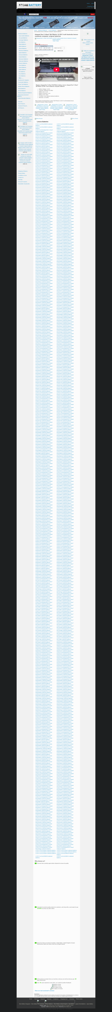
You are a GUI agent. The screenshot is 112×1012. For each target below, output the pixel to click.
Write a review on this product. (88, 43)
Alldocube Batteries (23, 61)
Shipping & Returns (22, 171)
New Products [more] (25, 111)
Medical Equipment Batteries (25, 92)
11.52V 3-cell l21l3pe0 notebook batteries (66, 851)
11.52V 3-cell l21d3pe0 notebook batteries (46, 851)
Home (88, 3)
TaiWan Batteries (49, 1004)
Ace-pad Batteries (22, 38)
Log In (92, 3)
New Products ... (22, 103)
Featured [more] (24, 140)
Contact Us (20, 177)
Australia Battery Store (53, 1006)
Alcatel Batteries (22, 57)
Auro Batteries (21, 76)
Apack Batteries (22, 67)
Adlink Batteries (22, 46)
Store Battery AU (67, 1006)
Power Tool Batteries (23, 84)
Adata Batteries (22, 44)
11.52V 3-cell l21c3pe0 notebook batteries (67, 850)
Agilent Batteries (22, 52)
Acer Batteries (21, 42)
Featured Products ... (23, 106)
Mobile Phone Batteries (23, 86)
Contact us (55, 999)
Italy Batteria (71, 1004)
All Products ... (21, 108)
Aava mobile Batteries (23, 35)
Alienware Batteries (23, 59)
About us (28, 11)
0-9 (72, 1005)
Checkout (77, 11)
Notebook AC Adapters (23, 80)
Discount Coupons (22, 181)
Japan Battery (89, 1004)
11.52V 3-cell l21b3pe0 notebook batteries (46, 850)
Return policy (79, 999)
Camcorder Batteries (23, 82)
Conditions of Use (22, 175)
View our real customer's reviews (44, 990)
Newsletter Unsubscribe (24, 183)
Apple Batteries (22, 69)
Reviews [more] (87, 36)
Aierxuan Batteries (22, 54)
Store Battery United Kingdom (61, 1004)
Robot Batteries (22, 88)
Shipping (46, 11)
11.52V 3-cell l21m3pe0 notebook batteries (46, 853)
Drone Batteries (22, 90)
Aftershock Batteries (23, 50)
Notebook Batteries (42, 30)
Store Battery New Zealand (37, 1004)
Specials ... (20, 101)
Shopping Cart (90, 6)
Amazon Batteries (22, 63)
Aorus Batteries (22, 65)
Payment (37, 11)
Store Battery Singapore (24, 1004)
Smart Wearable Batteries (24, 98)
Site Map (20, 179)
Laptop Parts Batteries (80, 1004)
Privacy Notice (21, 173)
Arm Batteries (21, 71)
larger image (42, 109)
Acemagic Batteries (23, 40)
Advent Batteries (22, 48)
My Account (56, 11)
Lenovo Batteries (52, 30)
